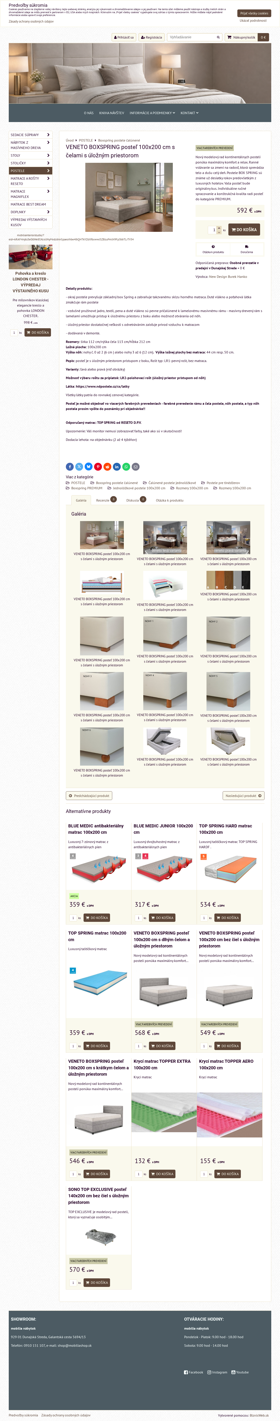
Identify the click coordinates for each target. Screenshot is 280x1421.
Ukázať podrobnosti (253, 21)
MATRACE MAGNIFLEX (20, 194)
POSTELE (78, 483)
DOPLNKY (18, 212)
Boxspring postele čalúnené (117, 483)
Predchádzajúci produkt (91, 795)
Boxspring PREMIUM (86, 488)
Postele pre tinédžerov (223, 483)
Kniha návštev (111, 113)
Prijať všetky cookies (254, 13)
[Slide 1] (140, 102)
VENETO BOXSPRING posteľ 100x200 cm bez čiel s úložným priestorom (229, 940)
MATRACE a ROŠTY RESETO (25, 181)
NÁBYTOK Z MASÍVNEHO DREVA (26, 145)
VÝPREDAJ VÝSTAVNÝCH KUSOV (29, 222)
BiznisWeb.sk (259, 1415)
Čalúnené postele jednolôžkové (172, 483)
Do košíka (246, 229)
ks (79, 918)
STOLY (15, 155)
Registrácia (153, 37)
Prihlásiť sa (125, 37)
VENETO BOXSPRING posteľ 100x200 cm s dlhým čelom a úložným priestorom (162, 940)
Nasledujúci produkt (241, 795)
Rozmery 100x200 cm (192, 488)
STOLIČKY (18, 163)
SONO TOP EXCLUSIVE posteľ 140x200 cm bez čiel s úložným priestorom (98, 1196)
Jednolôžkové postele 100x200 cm (139, 488)
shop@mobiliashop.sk (75, 1345)
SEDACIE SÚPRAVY (25, 135)
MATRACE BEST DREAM (28, 204)
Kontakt (188, 113)
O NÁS (89, 113)
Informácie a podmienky (151, 113)
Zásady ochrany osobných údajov (66, 1415)
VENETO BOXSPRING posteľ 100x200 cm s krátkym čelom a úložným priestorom (98, 1068)
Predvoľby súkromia (23, 1415)
